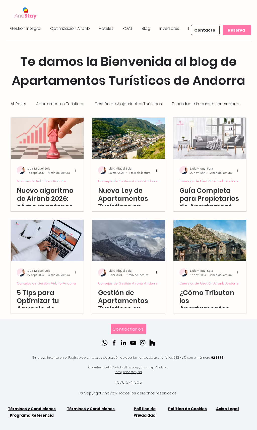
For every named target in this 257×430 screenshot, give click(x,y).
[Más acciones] (77, 170)
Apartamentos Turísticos (60, 104)
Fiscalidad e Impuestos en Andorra (205, 104)
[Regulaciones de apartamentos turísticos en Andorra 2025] (128, 138)
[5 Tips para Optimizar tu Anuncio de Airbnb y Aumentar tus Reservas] (47, 240)
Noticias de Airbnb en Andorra (41, 181)
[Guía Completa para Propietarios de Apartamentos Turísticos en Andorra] (209, 138)
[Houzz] (152, 342)
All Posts (18, 104)
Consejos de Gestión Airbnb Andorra (127, 181)
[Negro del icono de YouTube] (133, 342)
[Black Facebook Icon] (114, 342)
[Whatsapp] (104, 342)
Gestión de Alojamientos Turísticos (128, 104)
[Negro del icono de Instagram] (142, 342)
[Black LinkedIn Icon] (123, 342)
